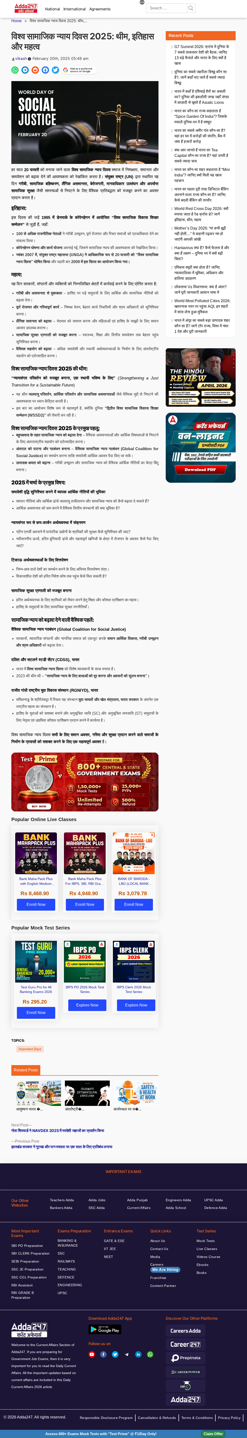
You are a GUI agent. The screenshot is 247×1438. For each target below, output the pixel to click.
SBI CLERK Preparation (30, 1253)
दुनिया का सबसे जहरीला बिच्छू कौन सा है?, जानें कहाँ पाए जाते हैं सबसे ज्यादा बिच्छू (200, 77)
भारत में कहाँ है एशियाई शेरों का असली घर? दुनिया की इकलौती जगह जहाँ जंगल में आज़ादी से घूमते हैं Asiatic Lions (201, 97)
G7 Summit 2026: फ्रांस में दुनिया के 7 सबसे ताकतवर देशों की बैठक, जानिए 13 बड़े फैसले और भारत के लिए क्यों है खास (201, 55)
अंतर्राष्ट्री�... (74, 1109)
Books (201, 1273)
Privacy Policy (229, 1418)
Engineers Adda (178, 1200)
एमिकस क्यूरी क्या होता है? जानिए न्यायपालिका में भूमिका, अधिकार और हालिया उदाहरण (198, 272)
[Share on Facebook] (45, 70)
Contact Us (159, 1249)
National (52, 9)
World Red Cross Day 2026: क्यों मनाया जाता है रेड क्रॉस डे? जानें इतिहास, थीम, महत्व (201, 214)
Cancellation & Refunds (157, 1418)
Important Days (30, 1049)
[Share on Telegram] (25, 70)
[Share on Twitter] (55, 70)
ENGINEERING (70, 1285)
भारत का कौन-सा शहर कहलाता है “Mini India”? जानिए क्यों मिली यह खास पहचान (202, 175)
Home (16, 21)
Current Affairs (139, 1208)
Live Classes (207, 1249)
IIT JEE (110, 1249)
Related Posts (26, 1070)
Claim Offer (213, 1434)
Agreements (100, 9)
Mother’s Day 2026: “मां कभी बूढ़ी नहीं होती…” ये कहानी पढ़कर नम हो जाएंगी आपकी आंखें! (200, 233)
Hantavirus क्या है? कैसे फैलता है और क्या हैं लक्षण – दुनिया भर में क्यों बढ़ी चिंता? (201, 253)
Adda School (176, 1208)
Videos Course (208, 1257)
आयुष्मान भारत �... (29, 1109)
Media (155, 1257)
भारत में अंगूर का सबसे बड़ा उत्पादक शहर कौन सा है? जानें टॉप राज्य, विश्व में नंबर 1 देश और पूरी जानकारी (202, 326)
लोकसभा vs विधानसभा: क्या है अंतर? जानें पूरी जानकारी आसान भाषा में (200, 289)
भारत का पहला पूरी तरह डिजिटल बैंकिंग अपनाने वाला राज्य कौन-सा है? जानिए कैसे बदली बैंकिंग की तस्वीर (201, 194)
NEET (108, 1257)
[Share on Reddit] (35, 70)
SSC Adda (97, 1208)
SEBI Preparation (25, 1261)
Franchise (158, 1278)
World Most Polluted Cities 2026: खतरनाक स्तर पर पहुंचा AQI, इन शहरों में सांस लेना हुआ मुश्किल (202, 306)
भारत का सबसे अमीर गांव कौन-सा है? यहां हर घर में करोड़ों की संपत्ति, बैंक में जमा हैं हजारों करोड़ (199, 136)
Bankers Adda (61, 1208)
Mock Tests (206, 1241)
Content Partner (163, 1286)
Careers (164, 1267)
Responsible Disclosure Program (106, 1418)
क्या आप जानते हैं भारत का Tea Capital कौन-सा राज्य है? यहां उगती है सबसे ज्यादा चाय (201, 155)
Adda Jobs (97, 1200)
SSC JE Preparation (27, 1269)
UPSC (62, 1293)
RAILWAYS (66, 1261)
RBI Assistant (22, 1285)
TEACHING (67, 1269)
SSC (61, 1253)
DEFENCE (66, 1277)
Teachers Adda (62, 1200)
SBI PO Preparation (27, 1246)
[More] (142, 3)
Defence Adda (215, 1208)
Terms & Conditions (197, 1418)
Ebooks (203, 1265)
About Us (157, 1241)
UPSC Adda (213, 1200)
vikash (21, 58)
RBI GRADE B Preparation (22, 1295)
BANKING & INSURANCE (68, 1243)
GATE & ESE (114, 1241)
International (74, 9)
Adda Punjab (137, 1200)
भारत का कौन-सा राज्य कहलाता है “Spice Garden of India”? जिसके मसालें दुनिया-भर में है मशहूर (200, 116)
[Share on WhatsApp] (15, 70)
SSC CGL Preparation (29, 1277)
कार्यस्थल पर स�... (127, 1109)
